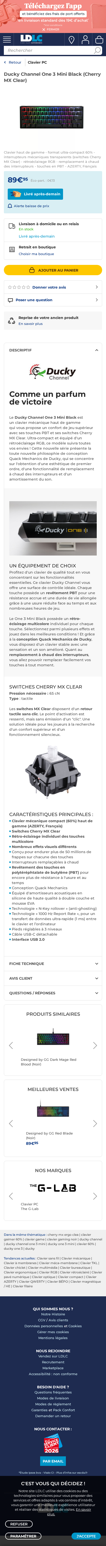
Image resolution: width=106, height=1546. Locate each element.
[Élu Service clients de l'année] (53, 1451)
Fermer (53, 29)
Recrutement (53, 1362)
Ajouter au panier (58, 270)
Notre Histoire (53, 1314)
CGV (41, 1320)
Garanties (39, 1410)
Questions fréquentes (53, 1392)
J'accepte (86, 1536)
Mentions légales (53, 1338)
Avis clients (58, 1320)
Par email (53, 1461)
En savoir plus (31, 324)
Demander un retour (53, 1416)
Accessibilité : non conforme (53, 1374)
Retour (15, 62)
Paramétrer (23, 1536)
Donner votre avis (48, 287)
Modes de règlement (53, 1404)
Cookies (75, 1326)
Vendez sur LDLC (53, 1356)
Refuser (19, 1524)
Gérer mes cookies (53, 1332)
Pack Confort (64, 1410)
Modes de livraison (53, 1398)
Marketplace (53, 1368)
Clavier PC (37, 62)
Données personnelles (43, 1326)
